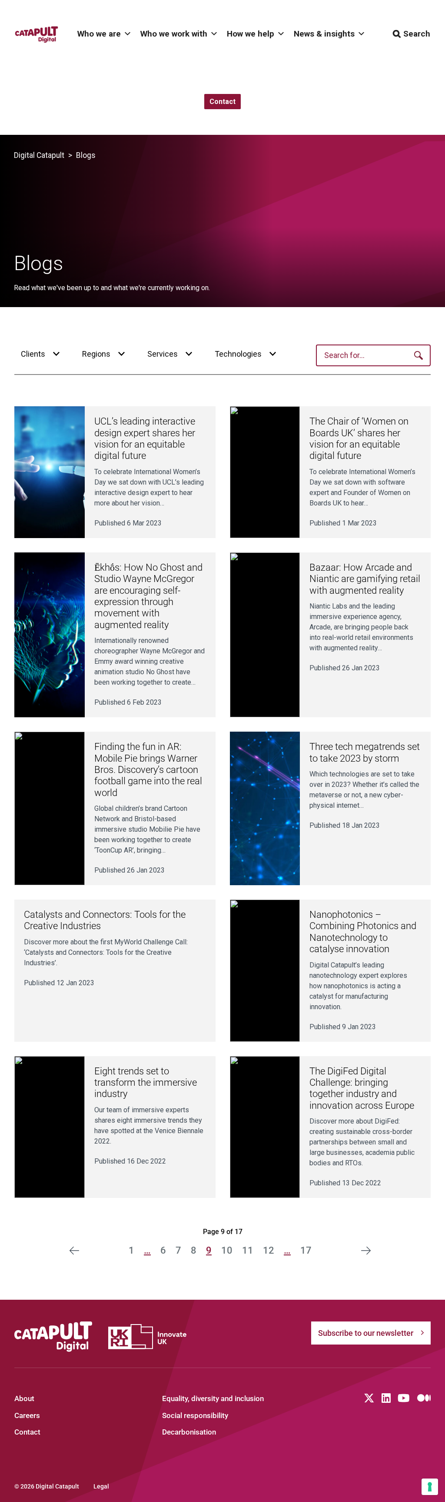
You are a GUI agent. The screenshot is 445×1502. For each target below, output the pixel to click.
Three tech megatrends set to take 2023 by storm (364, 752)
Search (416, 34)
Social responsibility (195, 1415)
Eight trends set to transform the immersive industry (145, 1083)
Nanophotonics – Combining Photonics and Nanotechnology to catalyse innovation (362, 931)
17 (306, 1250)
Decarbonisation (189, 1432)
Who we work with (173, 34)
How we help (250, 34)
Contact (27, 1432)
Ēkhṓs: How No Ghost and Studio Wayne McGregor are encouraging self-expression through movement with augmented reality (148, 596)
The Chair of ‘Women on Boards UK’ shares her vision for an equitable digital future (358, 438)
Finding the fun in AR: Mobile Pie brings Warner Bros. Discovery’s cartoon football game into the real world (148, 769)
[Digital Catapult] (53, 1336)
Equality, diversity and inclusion (213, 1398)
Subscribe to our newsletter (365, 1333)
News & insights (324, 34)
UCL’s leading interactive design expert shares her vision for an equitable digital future (144, 438)
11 (247, 1250)
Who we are (99, 34)
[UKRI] (147, 1336)
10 (226, 1250)
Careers (27, 1415)
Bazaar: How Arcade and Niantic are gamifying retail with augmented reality (364, 579)
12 (268, 1250)
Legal (101, 1486)
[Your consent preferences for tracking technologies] (430, 1487)
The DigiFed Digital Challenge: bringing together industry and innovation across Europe (361, 1088)
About (24, 1398)
